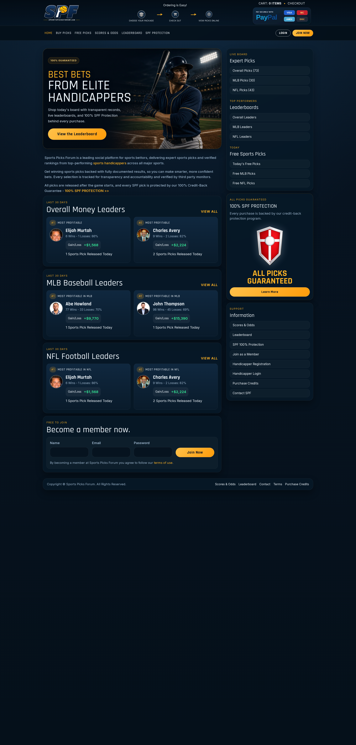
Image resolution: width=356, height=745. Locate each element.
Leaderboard (132, 33)
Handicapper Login (247, 373)
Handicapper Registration (252, 364)
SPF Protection (157, 33)
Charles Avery (166, 230)
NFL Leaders (242, 136)
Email (96, 443)
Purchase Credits (245, 383)
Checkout (296, 3)
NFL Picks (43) (243, 90)
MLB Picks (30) (244, 80)
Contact (264, 484)
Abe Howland (78, 304)
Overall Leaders (244, 117)
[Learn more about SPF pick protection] (270, 245)
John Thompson (168, 304)
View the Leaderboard (77, 134)
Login (283, 33)
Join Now (303, 33)
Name (55, 443)
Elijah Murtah (79, 230)
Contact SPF (242, 393)
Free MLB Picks (244, 173)
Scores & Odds (106, 33)
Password (142, 443)
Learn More (269, 292)
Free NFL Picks (244, 183)
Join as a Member (246, 354)
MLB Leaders (242, 127)
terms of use (163, 463)
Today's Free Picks (246, 164)
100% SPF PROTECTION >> (87, 191)
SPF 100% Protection (248, 344)
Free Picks (83, 33)
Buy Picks (63, 33)
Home (48, 33)
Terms (277, 484)
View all (209, 211)
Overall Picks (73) (246, 70)
